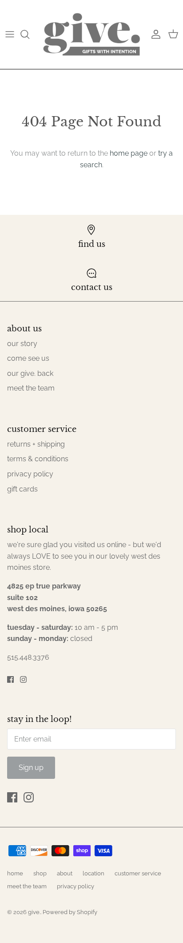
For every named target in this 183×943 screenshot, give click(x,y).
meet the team (31, 388)
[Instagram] (23, 679)
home (15, 873)
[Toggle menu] (10, 34)
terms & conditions (37, 459)
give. (34, 912)
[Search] (29, 34)
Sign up (31, 767)
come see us (28, 358)
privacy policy (30, 474)
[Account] (153, 34)
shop (40, 873)
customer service (138, 873)
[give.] (91, 34)
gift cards (22, 489)
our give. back (30, 373)
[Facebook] (10, 679)
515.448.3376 (28, 657)
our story (22, 343)
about (64, 873)
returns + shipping (36, 444)
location (93, 873)
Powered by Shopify (70, 912)
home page (128, 153)
